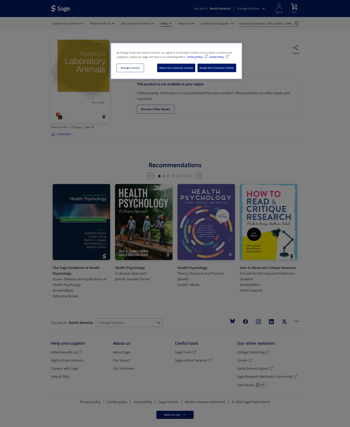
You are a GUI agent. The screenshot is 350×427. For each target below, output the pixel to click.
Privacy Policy (195, 56)
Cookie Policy (216, 56)
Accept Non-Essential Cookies (217, 67)
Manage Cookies (130, 67)
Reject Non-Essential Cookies (176, 67)
